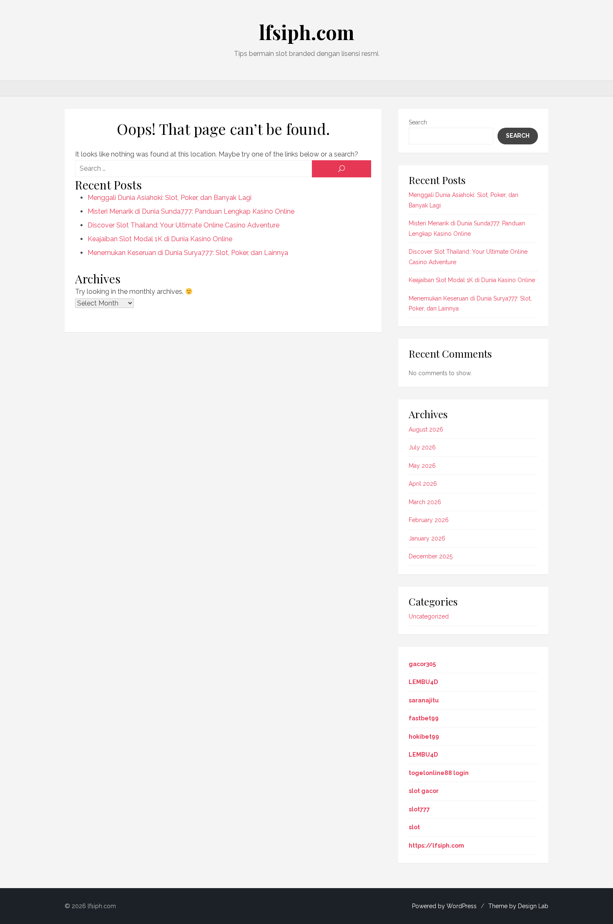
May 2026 (422, 465)
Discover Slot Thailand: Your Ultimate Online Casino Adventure (183, 225)
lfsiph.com (306, 32)
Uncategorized (429, 616)
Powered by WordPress (444, 906)
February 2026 (429, 520)
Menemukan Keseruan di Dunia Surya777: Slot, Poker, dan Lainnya (188, 253)
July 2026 (422, 447)
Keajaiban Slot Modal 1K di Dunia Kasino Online (160, 239)
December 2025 (430, 556)
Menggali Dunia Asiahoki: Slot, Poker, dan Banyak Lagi (169, 198)
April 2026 (423, 483)
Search (418, 122)
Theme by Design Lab (518, 906)
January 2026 (427, 538)
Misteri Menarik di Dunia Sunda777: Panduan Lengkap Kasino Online (191, 211)
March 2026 (425, 502)
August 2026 (426, 429)
